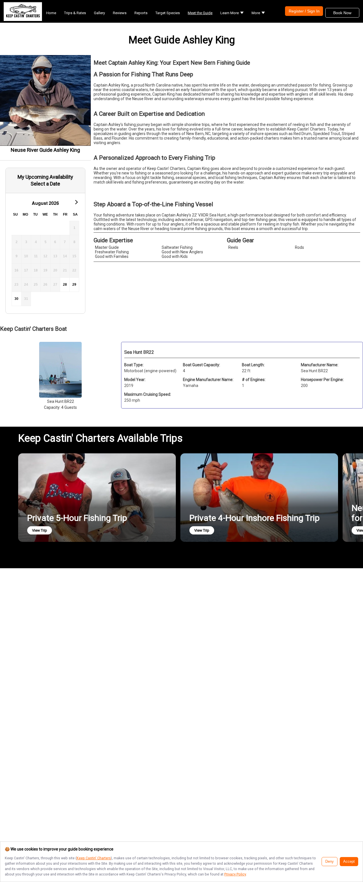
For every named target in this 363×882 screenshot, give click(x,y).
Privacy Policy (235, 874)
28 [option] (65, 285)
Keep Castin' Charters (94, 858)
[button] (232, 13)
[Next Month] (76, 201)
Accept (349, 862)
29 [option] (74, 285)
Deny (329, 862)
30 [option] (16, 299)
